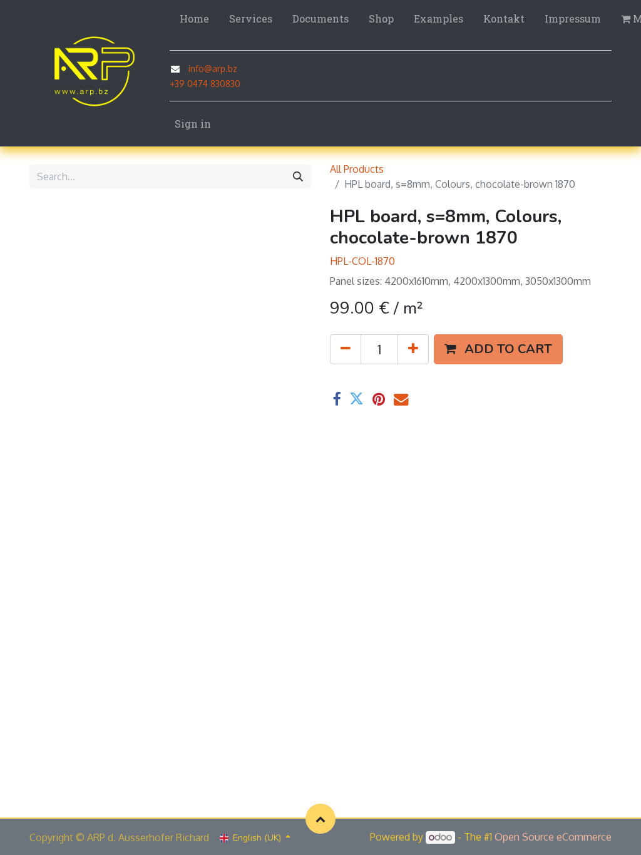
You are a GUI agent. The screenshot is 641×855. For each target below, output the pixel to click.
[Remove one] (345, 349)
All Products (357, 169)
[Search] (298, 176)
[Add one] (413, 349)
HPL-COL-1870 (362, 261)
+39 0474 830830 (205, 83)
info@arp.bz (212, 68)
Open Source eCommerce (553, 837)
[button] (498, 349)
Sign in (193, 123)
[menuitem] (194, 18)
